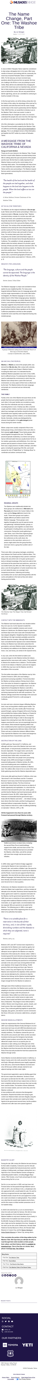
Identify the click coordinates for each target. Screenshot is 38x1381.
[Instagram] (2, 1321)
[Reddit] (8, 1275)
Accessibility (11, 1379)
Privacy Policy (5, 1377)
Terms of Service (15, 1377)
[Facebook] (2, 1275)
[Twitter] (6, 1321)
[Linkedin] (5, 1275)
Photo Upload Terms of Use (28, 1377)
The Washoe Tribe (14, 1257)
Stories (15, 34)
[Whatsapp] (10, 1275)
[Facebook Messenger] (13, 1275)
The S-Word (12, 1260)
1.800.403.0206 (8, 1332)
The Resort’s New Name (17, 1264)
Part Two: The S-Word (16, 1248)
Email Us (6, 1329)
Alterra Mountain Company (19, 1374)
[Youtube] (12, 1321)
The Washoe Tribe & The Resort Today (20, 1267)
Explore (5, 9)
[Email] (15, 1275)
